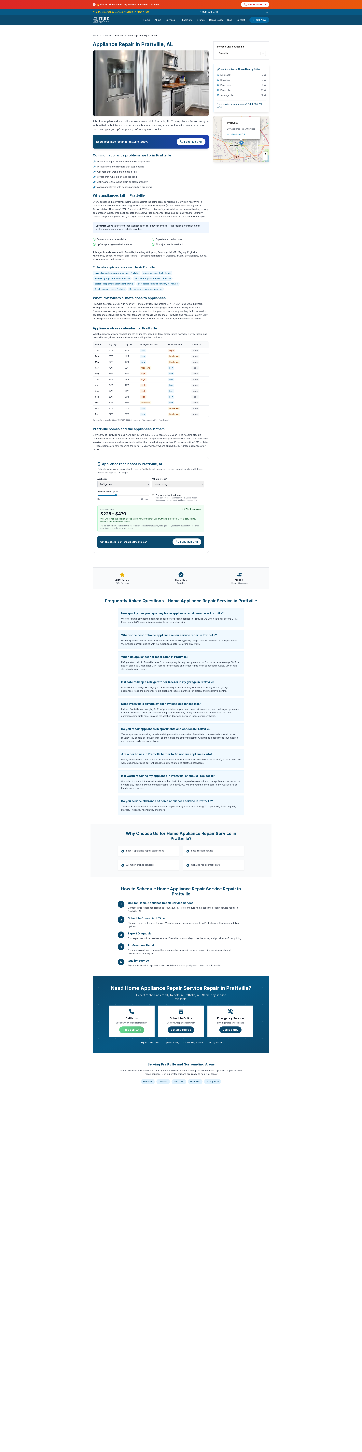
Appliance (102, 479)
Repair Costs (216, 20)
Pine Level (179, 1081)
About (157, 20)
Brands (201, 20)
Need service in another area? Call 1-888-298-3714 (240, 105)
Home (146, 20)
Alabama (107, 35)
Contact (241, 20)
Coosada (163, 1081)
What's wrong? (159, 479)
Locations (187, 20)
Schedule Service (181, 1029)
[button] (241, 143)
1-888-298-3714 (257, 4)
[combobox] (218, 53)
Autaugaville (212, 1081)
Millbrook (147, 1081)
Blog (229, 20)
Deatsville (195, 1081)
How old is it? (107, 491)
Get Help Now (230, 1029)
